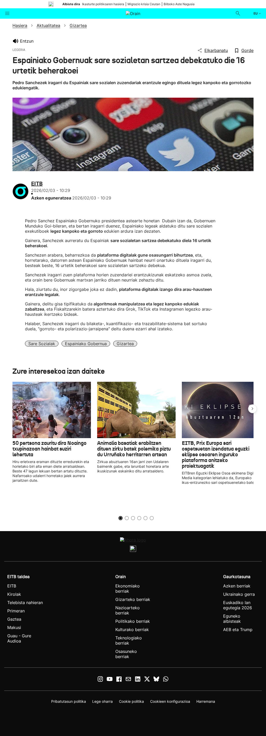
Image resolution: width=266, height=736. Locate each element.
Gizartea (125, 343)
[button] (252, 408)
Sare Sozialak (41, 343)
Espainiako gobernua (86, 343)
